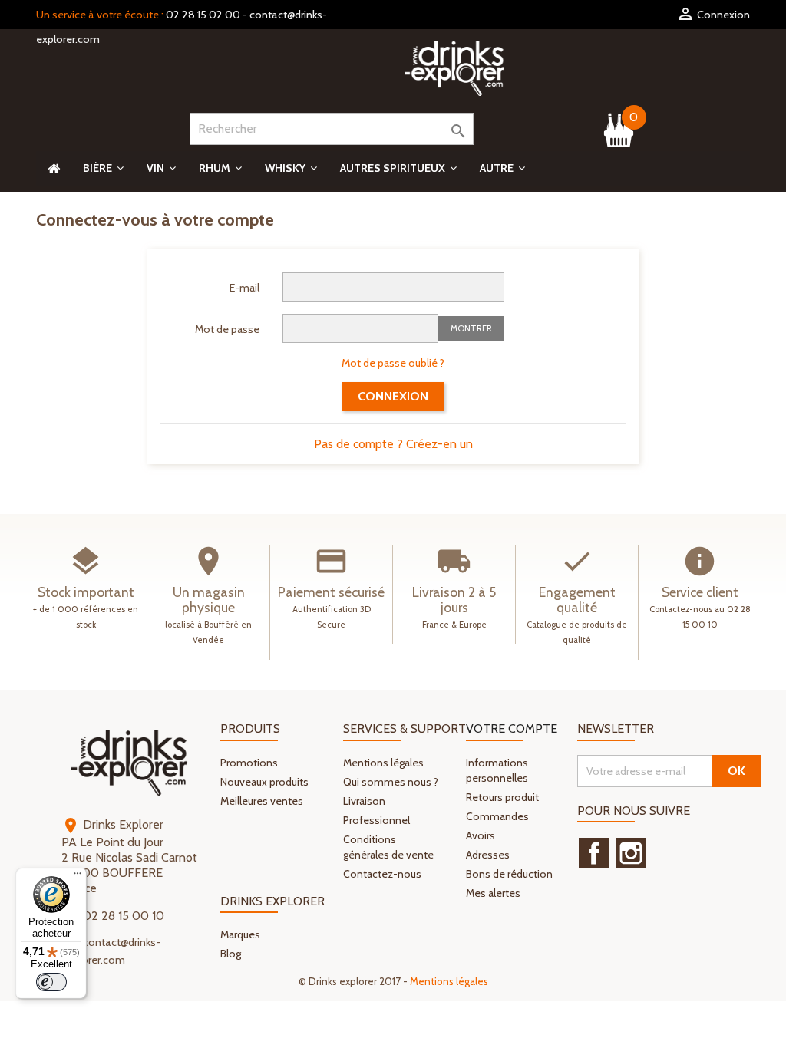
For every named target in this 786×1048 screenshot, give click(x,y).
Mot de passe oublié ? (393, 363)
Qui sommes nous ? (390, 782)
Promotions (249, 763)
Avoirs (480, 835)
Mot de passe (227, 329)
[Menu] (77, 877)
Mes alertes (493, 893)
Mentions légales (383, 763)
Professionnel (376, 820)
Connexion (393, 396)
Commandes (497, 816)
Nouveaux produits (264, 782)
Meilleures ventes (261, 801)
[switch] (51, 982)
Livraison (364, 801)
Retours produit (502, 797)
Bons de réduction (509, 874)
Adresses (488, 855)
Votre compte (511, 728)
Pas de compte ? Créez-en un (393, 444)
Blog (230, 954)
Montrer (471, 328)
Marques (240, 934)
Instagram (631, 853)
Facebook (594, 853)
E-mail (244, 288)
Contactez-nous (382, 874)
